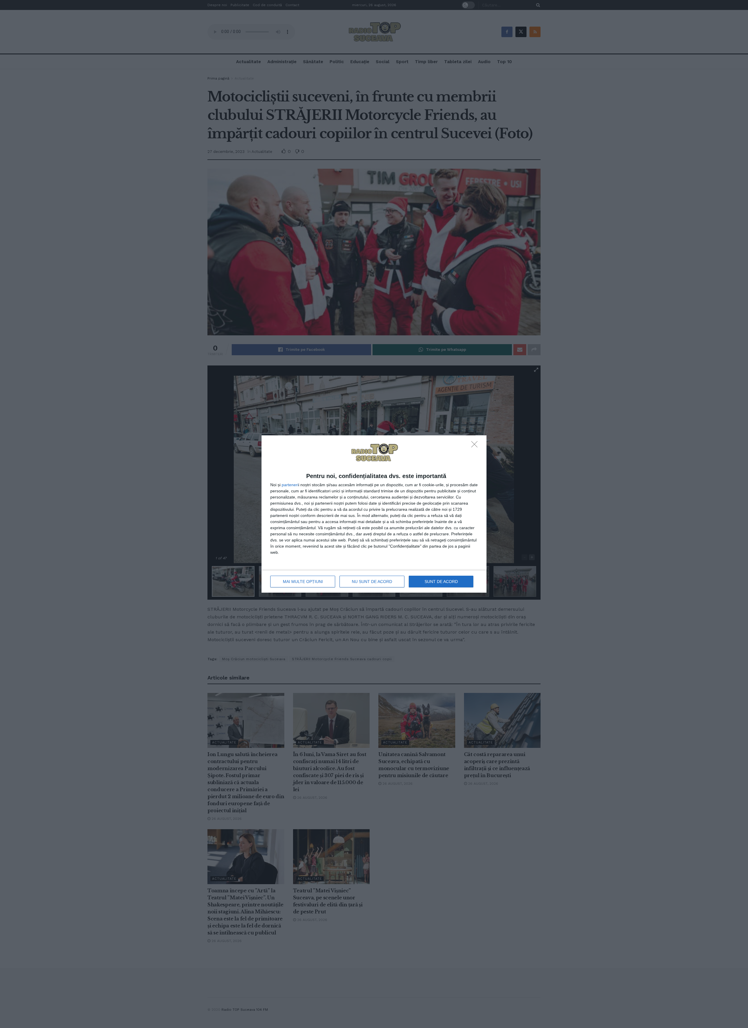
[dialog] (374, 514)
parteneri (290, 485)
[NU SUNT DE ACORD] (476, 446)
